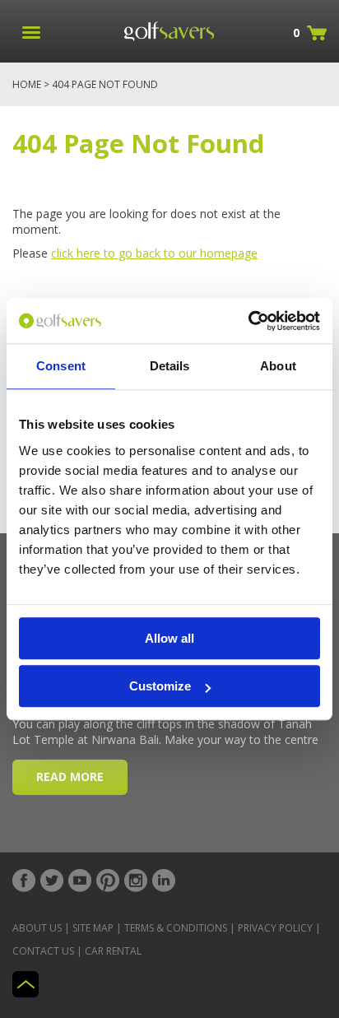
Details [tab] (170, 366)
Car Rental (113, 951)
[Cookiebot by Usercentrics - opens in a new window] (248, 321)
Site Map (93, 928)
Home (26, 84)
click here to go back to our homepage (154, 253)
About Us (37, 928)
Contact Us (43, 951)
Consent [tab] (61, 366)
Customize (160, 686)
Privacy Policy (275, 928)
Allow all (169, 638)
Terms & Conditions (175, 928)
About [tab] (278, 366)
